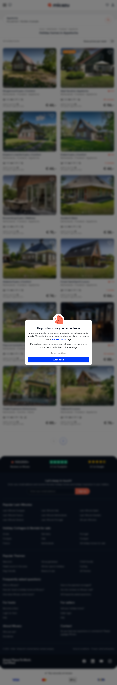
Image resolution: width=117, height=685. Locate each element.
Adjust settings (58, 353)
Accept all (58, 359)
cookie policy (59, 339)
